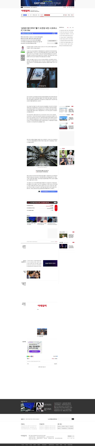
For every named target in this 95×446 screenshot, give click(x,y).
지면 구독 (56, 241)
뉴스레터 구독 (52, 241)
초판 (71, 7)
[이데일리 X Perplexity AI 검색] (39, 33)
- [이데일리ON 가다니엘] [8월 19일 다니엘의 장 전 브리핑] (47, 428)
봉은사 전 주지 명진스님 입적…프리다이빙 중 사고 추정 (62, 406)
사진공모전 (71, 426)
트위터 (24, 56)
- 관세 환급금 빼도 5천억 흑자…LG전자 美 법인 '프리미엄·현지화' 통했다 (29, 427)
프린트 (24, 58)
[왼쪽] (38, 271)
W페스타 (67, 426)
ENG (65, 7)
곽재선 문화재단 (70, 428)
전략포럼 (63, 426)
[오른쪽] (39, 271)
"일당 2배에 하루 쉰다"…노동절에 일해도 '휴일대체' (62, 403)
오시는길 (30, 444)
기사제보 (65, 444)
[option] (39, 7)
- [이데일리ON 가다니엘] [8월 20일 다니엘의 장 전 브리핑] (47, 427)
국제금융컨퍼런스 (64, 428)
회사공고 (27, 444)
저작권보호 (57, 444)
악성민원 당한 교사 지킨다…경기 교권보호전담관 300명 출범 (63, 409)
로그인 (73, 7)
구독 (67, 7)
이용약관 (38, 444)
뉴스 (67, 27)
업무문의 (34, 444)
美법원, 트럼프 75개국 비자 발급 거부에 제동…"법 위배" (62, 407)
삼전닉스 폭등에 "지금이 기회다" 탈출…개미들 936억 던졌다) (36, 263)
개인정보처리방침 (69, 444)
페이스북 (22, 56)
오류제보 (61, 444)
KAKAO (22, 60)
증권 (70, 27)
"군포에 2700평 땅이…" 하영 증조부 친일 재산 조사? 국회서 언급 (64, 404)
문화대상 (59, 426)
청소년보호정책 (44, 444)
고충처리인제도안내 (51, 444)
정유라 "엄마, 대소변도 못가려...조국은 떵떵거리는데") (35, 264)
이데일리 (30, 11)
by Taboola (24, 248)
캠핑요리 (59, 428)
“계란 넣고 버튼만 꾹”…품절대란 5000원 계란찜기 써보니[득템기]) (36, 260)
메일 (22, 58)
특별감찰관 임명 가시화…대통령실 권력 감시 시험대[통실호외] (64, 410)
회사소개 (23, 444)
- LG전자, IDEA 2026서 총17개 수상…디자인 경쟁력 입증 (29, 428)
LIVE (22, 7)
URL (24, 60)
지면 (69, 7)
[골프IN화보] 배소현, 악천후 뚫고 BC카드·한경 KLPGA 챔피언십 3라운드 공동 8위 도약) (39, 266)
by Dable (25, 285)
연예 (72, 27)
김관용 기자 (22, 50)
